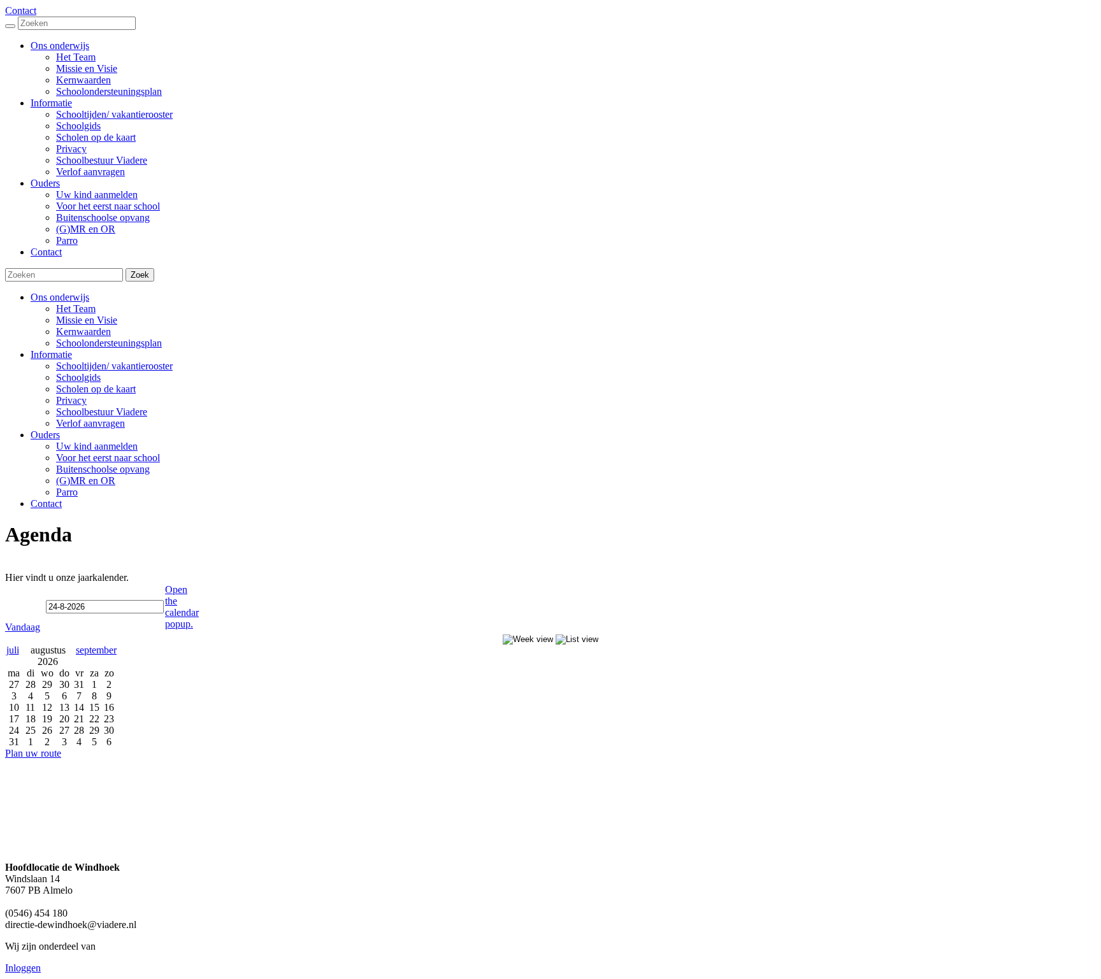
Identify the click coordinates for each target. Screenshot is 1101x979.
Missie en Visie (86, 320)
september (96, 650)
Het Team (76, 308)
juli (12, 650)
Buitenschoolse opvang (103, 469)
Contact (20, 10)
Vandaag (22, 627)
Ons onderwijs (60, 297)
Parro (67, 492)
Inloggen (23, 967)
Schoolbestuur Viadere (101, 411)
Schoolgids (78, 377)
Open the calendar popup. (182, 606)
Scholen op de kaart (96, 388)
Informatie (51, 354)
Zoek (140, 275)
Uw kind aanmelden (97, 446)
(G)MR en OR (85, 480)
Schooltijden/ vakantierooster (114, 366)
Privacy (71, 400)
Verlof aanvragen (90, 423)
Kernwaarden (83, 331)
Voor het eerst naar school (108, 457)
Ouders (45, 434)
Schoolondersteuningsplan (109, 343)
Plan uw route (33, 753)
